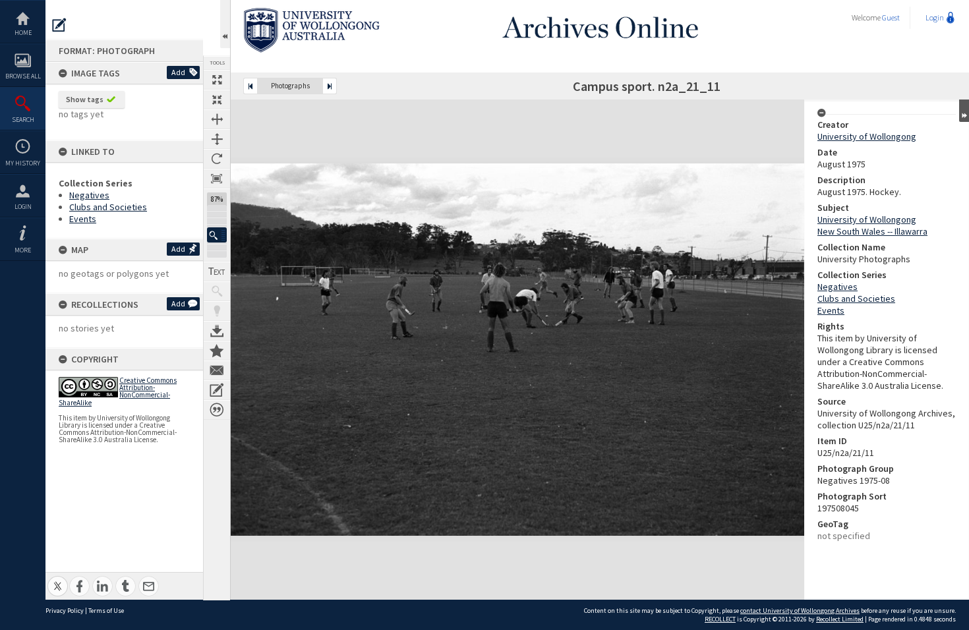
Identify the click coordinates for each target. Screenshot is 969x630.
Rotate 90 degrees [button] (217, 159)
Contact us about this (217, 370)
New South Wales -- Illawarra (872, 231)
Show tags (84, 99)
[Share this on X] (57, 579)
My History (22, 163)
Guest (891, 17)
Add (178, 72)
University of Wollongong (866, 136)
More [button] (23, 250)
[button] (217, 235)
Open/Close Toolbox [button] (225, 24)
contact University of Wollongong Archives (800, 610)
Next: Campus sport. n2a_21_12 (329, 86)
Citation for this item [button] (217, 410)
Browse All (23, 76)
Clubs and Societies (108, 207)
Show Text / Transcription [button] (217, 271)
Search (23, 119)
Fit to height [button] (217, 139)
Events (82, 219)
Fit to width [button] (217, 119)
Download (217, 331)
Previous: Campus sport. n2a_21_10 (250, 86)
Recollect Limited (840, 619)
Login (23, 206)
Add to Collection (217, 350)
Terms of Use (106, 610)
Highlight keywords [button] (217, 311)
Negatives (89, 195)
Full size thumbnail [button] (217, 80)
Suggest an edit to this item (59, 25)
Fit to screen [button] (217, 99)
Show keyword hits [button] (217, 291)
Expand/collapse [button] (964, 111)
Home (23, 32)
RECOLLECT (720, 619)
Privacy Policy (64, 610)
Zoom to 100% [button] (217, 178)
